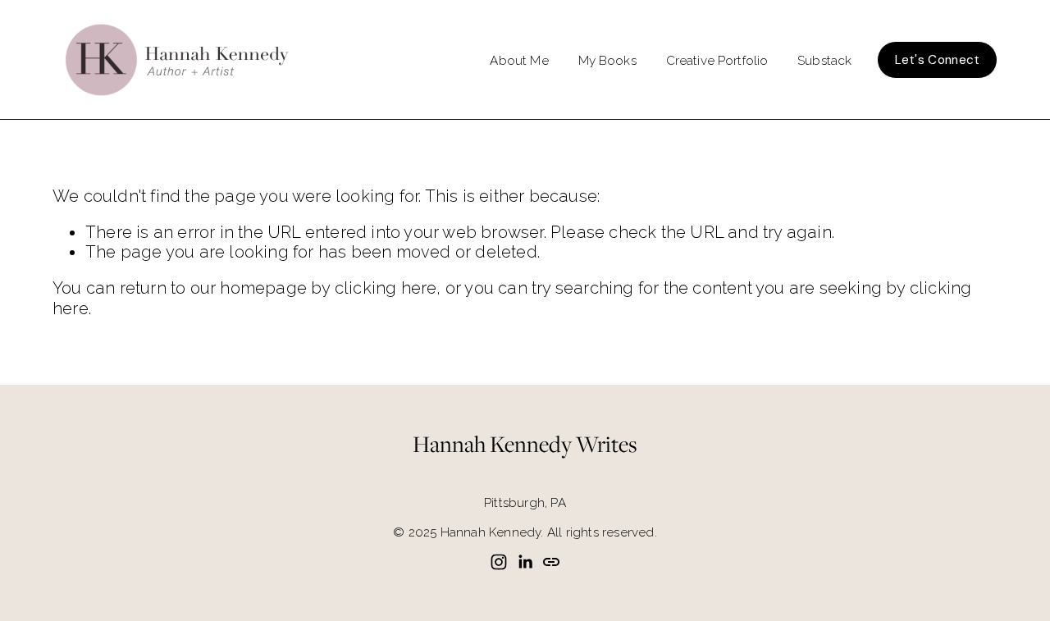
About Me (519, 60)
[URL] (551, 562)
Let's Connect (937, 60)
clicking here (386, 288)
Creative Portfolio (717, 60)
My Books (607, 60)
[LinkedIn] (525, 562)
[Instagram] (499, 562)
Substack (824, 60)
